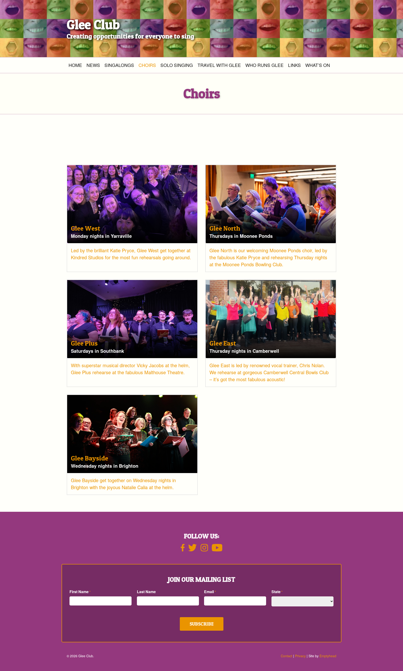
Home (75, 65)
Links (294, 65)
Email (210, 591)
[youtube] (217, 549)
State (276, 591)
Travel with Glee (219, 65)
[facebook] (183, 549)
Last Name (146, 591)
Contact (286, 656)
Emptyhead (328, 656)
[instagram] (204, 549)
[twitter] (192, 549)
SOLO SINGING (176, 65)
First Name (79, 591)
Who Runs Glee (264, 65)
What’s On (317, 65)
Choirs (147, 65)
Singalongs (119, 65)
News (93, 65)
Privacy (300, 656)
